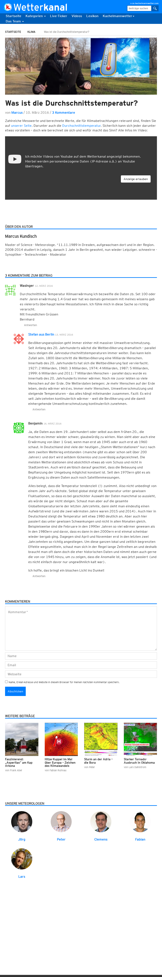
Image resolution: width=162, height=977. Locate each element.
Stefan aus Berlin (41, 334)
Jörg (21, 839)
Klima (31, 31)
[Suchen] (155, 8)
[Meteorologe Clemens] (100, 822)
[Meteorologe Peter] (61, 822)
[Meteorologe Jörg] (21, 822)
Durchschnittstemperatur (81, 126)
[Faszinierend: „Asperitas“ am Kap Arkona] (21, 739)
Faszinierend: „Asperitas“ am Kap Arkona (18, 762)
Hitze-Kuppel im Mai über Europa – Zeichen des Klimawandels (60, 762)
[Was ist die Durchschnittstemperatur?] (81, 66)
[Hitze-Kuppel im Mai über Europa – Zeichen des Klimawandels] (61, 739)
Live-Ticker (58, 16)
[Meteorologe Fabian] (140, 822)
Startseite (13, 16)
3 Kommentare (63, 113)
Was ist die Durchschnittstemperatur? (71, 102)
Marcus (17, 113)
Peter (61, 839)
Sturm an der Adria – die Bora (98, 760)
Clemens (100, 839)
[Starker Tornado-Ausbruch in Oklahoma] (140, 739)
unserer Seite (21, 126)
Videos (77, 16)
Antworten (30, 325)
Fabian (140, 839)
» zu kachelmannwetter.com (144, 3)
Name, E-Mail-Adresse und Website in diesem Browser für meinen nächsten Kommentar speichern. (64, 682)
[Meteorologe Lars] (21, 859)
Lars (21, 877)
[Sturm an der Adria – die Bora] (100, 739)
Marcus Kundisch (21, 236)
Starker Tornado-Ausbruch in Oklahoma (139, 760)
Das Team (14, 21)
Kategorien (35, 16)
